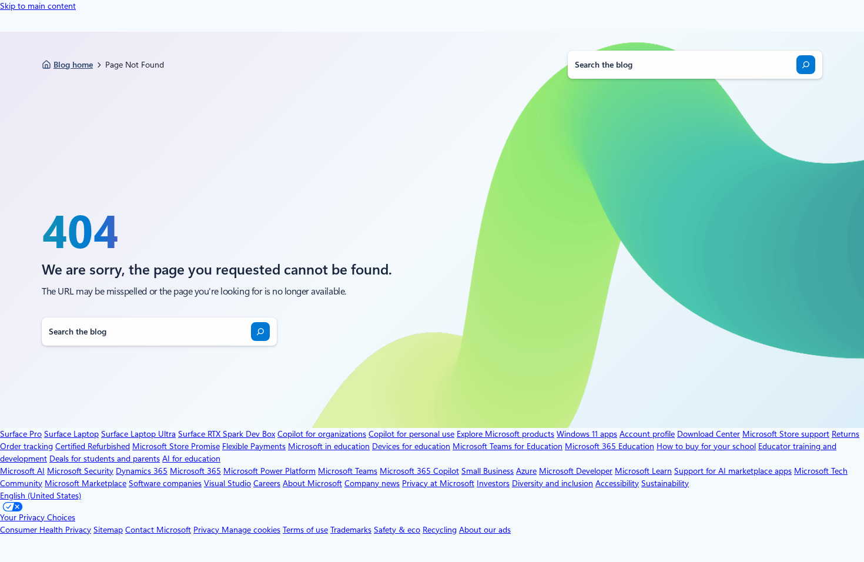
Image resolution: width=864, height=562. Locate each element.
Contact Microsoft (158, 529)
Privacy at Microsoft (438, 483)
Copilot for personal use (411, 434)
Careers (266, 483)
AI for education (191, 458)
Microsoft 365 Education (609, 446)
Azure (526, 471)
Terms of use (305, 529)
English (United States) (40, 495)
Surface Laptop (71, 434)
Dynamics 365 (142, 471)
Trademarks (350, 529)
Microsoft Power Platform (269, 471)
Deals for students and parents (104, 458)
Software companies (165, 483)
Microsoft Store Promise (176, 446)
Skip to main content (38, 6)
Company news (372, 483)
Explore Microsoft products (505, 434)
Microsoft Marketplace (85, 483)
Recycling (440, 529)
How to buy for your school (706, 446)
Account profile (647, 434)
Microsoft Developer (575, 471)
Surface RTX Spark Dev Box (226, 434)
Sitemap (108, 529)
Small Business (487, 471)
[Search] (805, 64)
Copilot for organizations (321, 434)
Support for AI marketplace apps (733, 471)
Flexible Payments (254, 446)
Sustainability (665, 483)
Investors (493, 483)
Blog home (73, 64)
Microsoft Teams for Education (507, 446)
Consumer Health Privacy (45, 529)
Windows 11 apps (587, 434)
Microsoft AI (22, 471)
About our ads (485, 529)
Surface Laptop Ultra (138, 434)
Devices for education (411, 446)
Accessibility (617, 483)
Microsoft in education (329, 446)
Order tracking (26, 446)
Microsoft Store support (785, 434)
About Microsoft (312, 483)
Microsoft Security (80, 471)
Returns (845, 434)
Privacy (207, 529)
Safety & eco (397, 529)
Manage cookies (251, 529)
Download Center (708, 434)
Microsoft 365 (195, 471)
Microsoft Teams (347, 471)
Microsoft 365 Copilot (419, 471)
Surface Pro (21, 434)
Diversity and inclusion (552, 483)
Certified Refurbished (92, 446)
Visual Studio (227, 483)
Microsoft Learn (643, 471)
